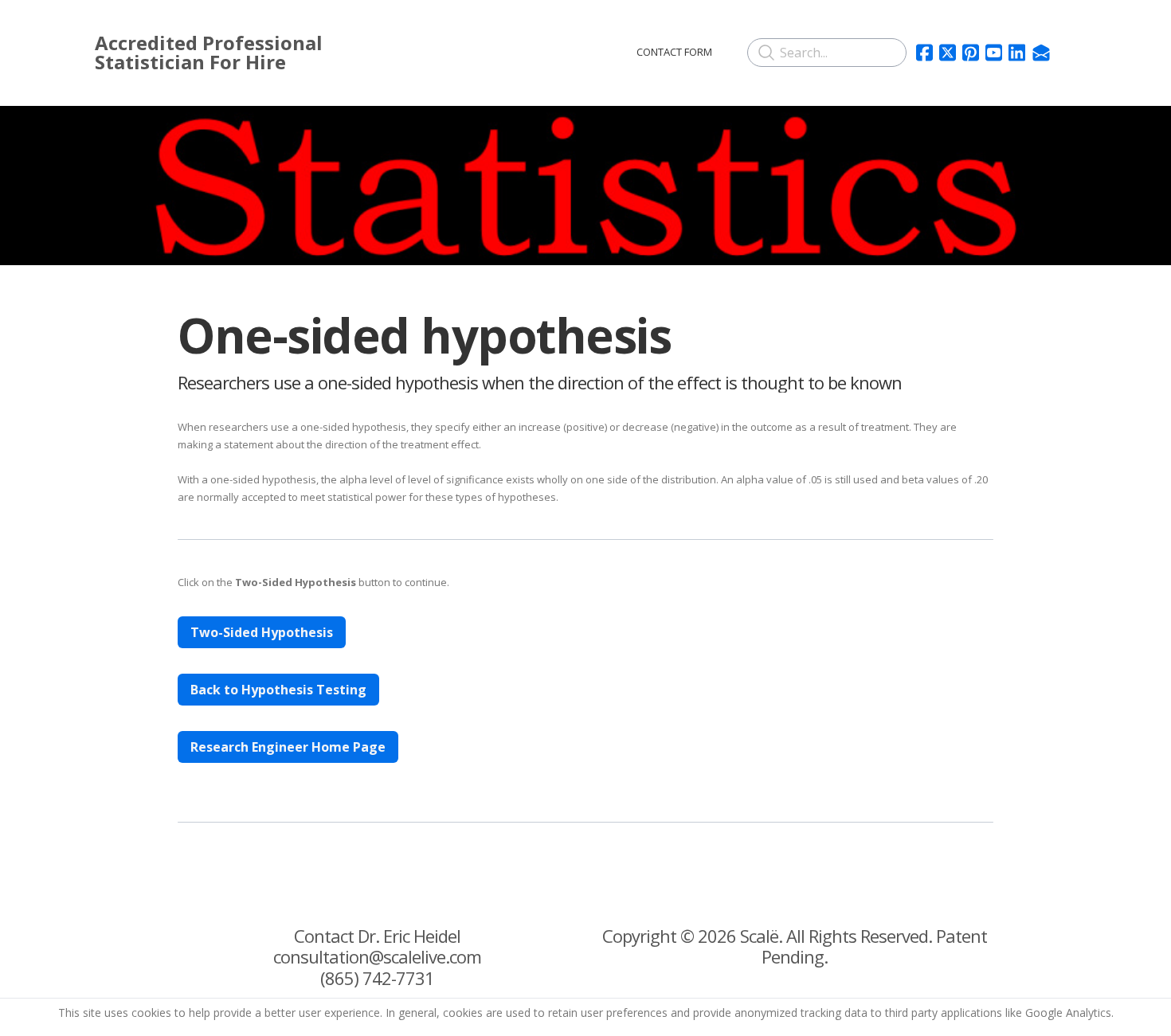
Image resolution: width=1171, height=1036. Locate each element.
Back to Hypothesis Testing (278, 689)
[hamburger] (432, 49)
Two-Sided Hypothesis (261, 632)
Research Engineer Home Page (288, 747)
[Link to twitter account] (947, 52)
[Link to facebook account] (924, 52)
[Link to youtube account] (993, 52)
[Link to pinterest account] (970, 52)
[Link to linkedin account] (1016, 52)
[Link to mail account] (1041, 52)
